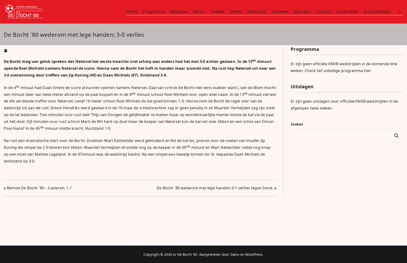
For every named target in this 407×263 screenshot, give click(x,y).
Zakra (234, 254)
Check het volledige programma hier (338, 70)
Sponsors (302, 11)
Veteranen (256, 11)
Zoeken (297, 124)
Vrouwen (280, 11)
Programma (154, 11)
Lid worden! (347, 11)
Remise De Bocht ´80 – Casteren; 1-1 (39, 187)
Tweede (218, 11)
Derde (236, 11)
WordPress (253, 254)
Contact (324, 11)
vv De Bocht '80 (185, 254)
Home (131, 11)
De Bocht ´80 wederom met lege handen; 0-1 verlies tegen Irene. (215, 187)
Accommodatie (377, 11)
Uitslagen (178, 11)
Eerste (199, 11)
